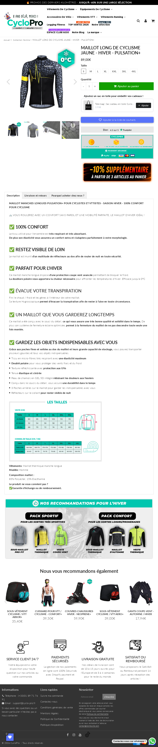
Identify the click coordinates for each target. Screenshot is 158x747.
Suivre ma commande (51, 695)
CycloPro (15, 743)
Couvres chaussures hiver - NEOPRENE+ (79, 612)
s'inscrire (109, 696)
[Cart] (152, 21)
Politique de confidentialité (97, 714)
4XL (134, 71)
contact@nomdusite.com (89, 726)
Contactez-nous (48, 701)
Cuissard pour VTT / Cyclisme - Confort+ (48, 612)
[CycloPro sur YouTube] (80, 735)
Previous (8, 81)
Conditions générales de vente (56, 707)
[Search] (138, 21)
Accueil (7, 40)
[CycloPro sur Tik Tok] (87, 736)
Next (75, 81)
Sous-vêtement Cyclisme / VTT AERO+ (109, 612)
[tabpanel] (13, 130)
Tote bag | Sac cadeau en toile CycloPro (114, 104)
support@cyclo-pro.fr (24, 703)
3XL (124, 71)
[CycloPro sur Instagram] (74, 735)
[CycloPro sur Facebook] (68, 735)
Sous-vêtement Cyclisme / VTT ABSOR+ (17, 614)
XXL (114, 71)
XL (105, 71)
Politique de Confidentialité (54, 719)
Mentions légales (49, 713)
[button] (117, 120)
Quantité (86, 79)
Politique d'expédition (51, 724)
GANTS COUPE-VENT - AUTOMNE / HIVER (141, 612)
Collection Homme (21, 40)
